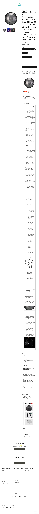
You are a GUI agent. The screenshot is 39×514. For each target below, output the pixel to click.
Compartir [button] (24, 428)
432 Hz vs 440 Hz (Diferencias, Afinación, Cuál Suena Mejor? (29, 368)
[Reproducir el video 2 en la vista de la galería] (13, 30)
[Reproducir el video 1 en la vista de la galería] (9, 30)
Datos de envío (16, 480)
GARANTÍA (15, 493)
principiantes (25, 92)
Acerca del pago (16, 474)
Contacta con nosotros (5, 483)
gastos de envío (25, 45)
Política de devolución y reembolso (17, 478)
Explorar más (4, 481)
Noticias (26, 474)
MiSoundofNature (9, 510)
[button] (2, 4)
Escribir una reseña (19, 448)
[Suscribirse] (27, 499)
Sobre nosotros (16, 472)
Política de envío (24, 511)
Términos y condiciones (17, 491)
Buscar (15, 470)
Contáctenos (27, 470)
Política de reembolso (21, 510)
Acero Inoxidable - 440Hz (27, 56)
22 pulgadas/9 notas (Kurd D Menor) (29, 49)
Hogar (3, 470)
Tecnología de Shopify (15, 510)
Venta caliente (4, 472)
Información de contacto (30, 511)
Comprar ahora (29, 66)
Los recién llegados (5, 474)
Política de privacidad (17, 482)
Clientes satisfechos (28, 472)
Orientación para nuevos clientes (19, 484)
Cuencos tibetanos (5, 479)
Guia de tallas (16, 486)
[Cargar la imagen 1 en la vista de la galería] (4, 30)
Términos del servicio (34, 510)
